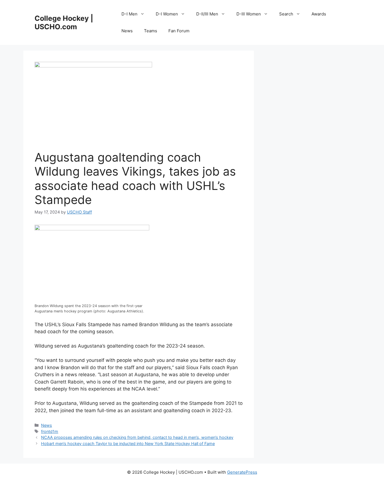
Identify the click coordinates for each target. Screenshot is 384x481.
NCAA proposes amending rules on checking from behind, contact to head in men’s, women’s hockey (137, 437)
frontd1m (49, 431)
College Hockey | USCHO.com (64, 22)
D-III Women (248, 14)
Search (286, 14)
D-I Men (129, 14)
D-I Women (167, 14)
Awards (318, 14)
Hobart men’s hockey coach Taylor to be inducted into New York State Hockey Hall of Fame (128, 443)
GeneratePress (242, 472)
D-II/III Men (207, 14)
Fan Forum (178, 30)
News (127, 30)
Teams (150, 30)
